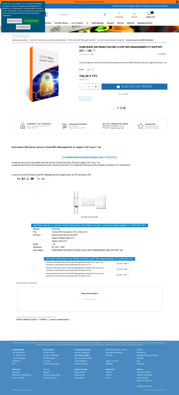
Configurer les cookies (144, 386)
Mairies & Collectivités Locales (116, 350)
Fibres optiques (80, 378)
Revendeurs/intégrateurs (114, 352)
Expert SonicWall (142, 378)
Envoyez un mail (48, 352)
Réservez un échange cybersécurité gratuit (89, 2)
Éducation (109, 355)
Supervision (16, 372)
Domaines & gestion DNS (51, 375)
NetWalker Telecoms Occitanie (147, 355)
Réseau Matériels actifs (26, 319)
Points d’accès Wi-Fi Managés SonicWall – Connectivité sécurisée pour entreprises (96, 40)
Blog (138, 361)
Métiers (120, 23)
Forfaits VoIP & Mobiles (144, 375)
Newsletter (140, 364)
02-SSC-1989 (122, 264)
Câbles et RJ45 (80, 375)
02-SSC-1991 (122, 275)
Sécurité (110, 23)
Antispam (46, 372)
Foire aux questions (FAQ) (83, 358)
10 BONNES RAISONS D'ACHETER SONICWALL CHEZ (89, 157)
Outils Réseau (77, 23)
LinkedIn (139, 350)
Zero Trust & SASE (18, 378)
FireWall (42, 319)
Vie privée (46, 361)
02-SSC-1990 (122, 269)
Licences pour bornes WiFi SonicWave (139, 40)
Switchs (108, 378)
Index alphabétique (81, 361)
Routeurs (109, 375)
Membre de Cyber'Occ (144, 380)
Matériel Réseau (61, 23)
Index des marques (81, 364)
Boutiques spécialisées (20, 40)
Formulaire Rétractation (51, 364)
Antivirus (46, 369)
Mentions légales (49, 358)
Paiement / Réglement (82, 352)
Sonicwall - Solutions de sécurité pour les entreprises (48, 40)
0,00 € (150, 17)
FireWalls (109, 372)
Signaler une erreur (112, 361)
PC (87, 23)
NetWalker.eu (141, 352)
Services (130, 23)
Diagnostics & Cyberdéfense (21, 375)
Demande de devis (144, 23)
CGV (13, 364)
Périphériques (98, 23)
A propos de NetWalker (51, 355)
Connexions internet (144, 372)
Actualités (140, 358)
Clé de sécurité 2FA (49, 378)
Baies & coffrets (80, 372)
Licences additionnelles (59, 319)
